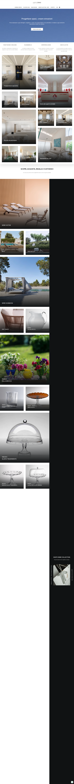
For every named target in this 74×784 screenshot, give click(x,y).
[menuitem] (18, 7)
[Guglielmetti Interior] (37, 3)
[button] (57, 7)
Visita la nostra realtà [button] (37, 29)
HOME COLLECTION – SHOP (44, 7)
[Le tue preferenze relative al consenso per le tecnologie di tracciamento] (72, 782)
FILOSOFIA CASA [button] (26, 7)
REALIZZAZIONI (34, 7)
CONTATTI (53, 7)
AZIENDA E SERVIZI (18, 7)
